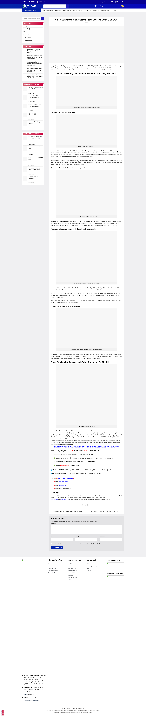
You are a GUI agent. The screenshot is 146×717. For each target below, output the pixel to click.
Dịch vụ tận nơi (27, 26)
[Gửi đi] (67, 6)
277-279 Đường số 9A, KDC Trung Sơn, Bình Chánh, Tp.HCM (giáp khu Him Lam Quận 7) (86, 470)
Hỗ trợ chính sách (108, 1)
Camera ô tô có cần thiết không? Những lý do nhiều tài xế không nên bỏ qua (35, 76)
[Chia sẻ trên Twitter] (83, 505)
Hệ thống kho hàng (91, 566)
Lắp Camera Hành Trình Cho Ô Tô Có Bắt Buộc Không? (67, 511)
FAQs (24, 31)
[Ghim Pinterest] (89, 505)
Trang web (102, 536)
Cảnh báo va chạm (105, 10)
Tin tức (106, 6)
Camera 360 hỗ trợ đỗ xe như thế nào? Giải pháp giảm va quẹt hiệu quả (35, 64)
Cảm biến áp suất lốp (48, 10)
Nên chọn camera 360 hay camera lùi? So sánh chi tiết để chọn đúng (34, 57)
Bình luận (53, 523)
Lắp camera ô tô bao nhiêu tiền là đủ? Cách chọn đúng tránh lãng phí (34, 70)
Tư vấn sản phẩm (27, 40)
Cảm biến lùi (58, 10)
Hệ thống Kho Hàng (44, 1)
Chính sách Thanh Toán (54, 573)
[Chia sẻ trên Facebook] (81, 505)
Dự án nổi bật (26, 29)
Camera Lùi (96, 10)
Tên (52, 536)
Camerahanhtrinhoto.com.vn (58, 440)
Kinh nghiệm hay (27, 34)
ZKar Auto (99, 440)
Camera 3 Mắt (87, 10)
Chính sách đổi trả (52, 568)
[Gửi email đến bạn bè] (86, 505)
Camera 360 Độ (67, 10)
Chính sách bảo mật (53, 570)
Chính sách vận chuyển (54, 563)
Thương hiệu (120, 1)
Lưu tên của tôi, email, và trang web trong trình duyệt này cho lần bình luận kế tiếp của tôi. (76, 543)
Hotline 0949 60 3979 (29, 1)
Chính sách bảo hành (53, 566)
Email (77, 536)
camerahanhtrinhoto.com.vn (58, 433)
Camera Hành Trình (78, 10)
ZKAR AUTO (37, 677)
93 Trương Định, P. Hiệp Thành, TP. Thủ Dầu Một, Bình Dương (84, 473)
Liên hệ (114, 10)
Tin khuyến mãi (27, 37)
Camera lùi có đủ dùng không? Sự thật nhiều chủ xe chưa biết (35, 51)
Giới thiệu (89, 563)
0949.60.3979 (88, 442)
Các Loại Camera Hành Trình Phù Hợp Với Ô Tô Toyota (105, 511)
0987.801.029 (99, 442)
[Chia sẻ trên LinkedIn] (92, 505)
